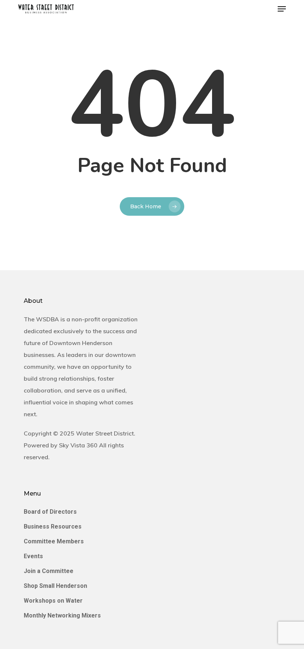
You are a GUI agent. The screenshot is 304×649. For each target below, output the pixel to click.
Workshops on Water (53, 600)
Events (33, 556)
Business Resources (53, 526)
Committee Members (54, 541)
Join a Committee (48, 571)
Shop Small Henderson (55, 585)
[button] (282, 9)
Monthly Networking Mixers (62, 615)
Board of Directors (50, 511)
